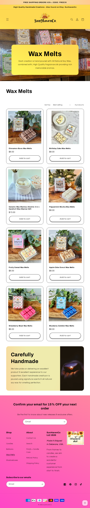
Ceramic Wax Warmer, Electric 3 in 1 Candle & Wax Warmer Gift (24, 208)
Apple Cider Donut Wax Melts (61, 267)
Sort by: (48, 105)
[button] (7, 19)
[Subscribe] (64, 422)
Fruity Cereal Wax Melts (19, 267)
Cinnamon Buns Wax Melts (20, 148)
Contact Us (31, 438)
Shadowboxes (12, 460)
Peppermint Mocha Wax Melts (62, 207)
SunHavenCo (47, 504)
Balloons (9, 449)
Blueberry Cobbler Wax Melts (61, 326)
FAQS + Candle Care (32, 450)
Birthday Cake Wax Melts (60, 148)
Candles (9, 444)
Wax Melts (10, 455)
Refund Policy (32, 458)
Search (29, 444)
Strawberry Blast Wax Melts (20, 326)
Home (8, 438)
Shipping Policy (32, 463)
